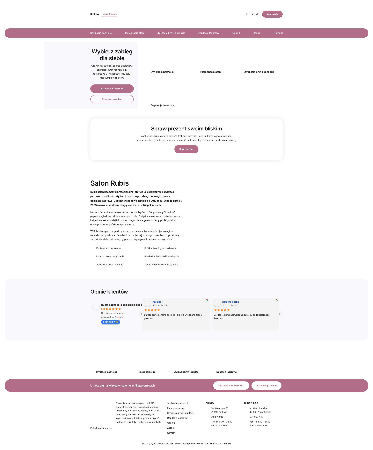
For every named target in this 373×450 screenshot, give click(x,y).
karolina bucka (230, 301)
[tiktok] (257, 14)
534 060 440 (256, 416)
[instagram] (252, 14)
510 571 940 (217, 416)
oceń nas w (109, 321)
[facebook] (247, 14)
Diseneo (226, 443)
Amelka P (158, 301)
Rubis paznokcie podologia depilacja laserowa (130, 304)
